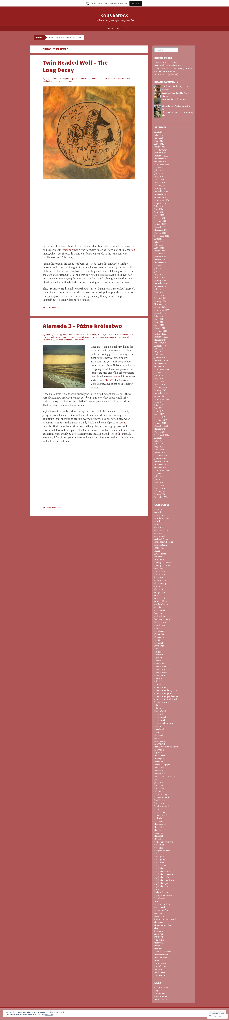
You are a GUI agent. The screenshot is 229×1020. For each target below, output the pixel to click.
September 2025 (161, 165)
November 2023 (161, 230)
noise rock (159, 833)
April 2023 (159, 248)
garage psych (160, 717)
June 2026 (158, 138)
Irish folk (112, 78)
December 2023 (161, 227)
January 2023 (160, 257)
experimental (48, 337)
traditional (126, 78)
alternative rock (161, 530)
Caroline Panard (169, 86)
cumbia (157, 607)
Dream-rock (159, 634)
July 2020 (158, 316)
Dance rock (159, 613)
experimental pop (162, 693)
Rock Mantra (160, 898)
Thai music (159, 940)
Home (110, 28)
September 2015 (161, 470)
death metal (110, 334)
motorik (158, 818)
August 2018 (160, 372)
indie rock (159, 767)
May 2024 (158, 212)
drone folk (159, 643)
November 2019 (161, 340)
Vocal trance (160, 963)
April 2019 (159, 355)
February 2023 (160, 254)
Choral (157, 586)
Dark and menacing (163, 619)
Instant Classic (91, 337)
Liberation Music (162, 797)
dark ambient (160, 616)
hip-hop (158, 753)
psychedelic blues (162, 871)
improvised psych (162, 765)
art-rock (158, 557)
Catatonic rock (161, 580)
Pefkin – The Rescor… (178, 99)
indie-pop (158, 770)
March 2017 (159, 417)
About (119, 28)
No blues (158, 830)
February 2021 (160, 298)
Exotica (157, 684)
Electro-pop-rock (162, 669)
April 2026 (159, 144)
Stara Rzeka (79, 339)
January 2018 (160, 390)
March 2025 (159, 182)
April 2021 (159, 295)
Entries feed (159, 993)
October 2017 (160, 396)
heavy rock (79, 337)
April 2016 (159, 450)
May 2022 (158, 274)
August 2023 (160, 239)
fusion (71, 337)
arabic (157, 551)
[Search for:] (166, 50)
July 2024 (158, 206)
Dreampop (159, 637)
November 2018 (161, 363)
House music (160, 755)
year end (117, 376)
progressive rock (162, 851)
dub (156, 649)
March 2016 (159, 453)
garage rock (159, 720)
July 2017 (158, 405)
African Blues (160, 515)
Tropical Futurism (162, 952)
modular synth (161, 815)
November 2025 (161, 159)
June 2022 (158, 271)
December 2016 (161, 426)
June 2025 (158, 173)
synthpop (158, 937)
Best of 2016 (159, 574)
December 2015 (161, 461)
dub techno (159, 655)
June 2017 (158, 408)
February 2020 (160, 331)
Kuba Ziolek (124, 337)
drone (157, 640)
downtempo (159, 631)
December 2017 (161, 393)
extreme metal (61, 337)
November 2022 (161, 263)
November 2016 (161, 429)
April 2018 (159, 381)
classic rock (159, 589)
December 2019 (161, 337)
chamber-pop (160, 583)
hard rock (158, 735)
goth (156, 732)
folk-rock (158, 708)
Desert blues (160, 622)
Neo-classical (160, 824)
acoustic (92, 334)
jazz (116, 337)
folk (105, 78)
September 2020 (161, 310)
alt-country (159, 527)
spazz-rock (68, 339)
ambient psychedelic (163, 542)
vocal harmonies (66, 81)
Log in (157, 990)
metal (156, 809)
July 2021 (158, 289)
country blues (160, 601)
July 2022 (158, 268)
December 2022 (161, 259)
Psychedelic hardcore (164, 880)
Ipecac (122, 422)
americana (159, 548)
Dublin (100, 78)
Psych (157, 853)
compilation (159, 592)
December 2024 (161, 191)
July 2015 (158, 476)
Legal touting (160, 794)
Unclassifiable (160, 957)
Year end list (160, 975)
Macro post (159, 803)
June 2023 (158, 245)
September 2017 (161, 399)
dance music (159, 610)
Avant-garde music (162, 563)
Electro (157, 661)
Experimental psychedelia (166, 696)
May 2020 (158, 322)
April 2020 (159, 325)
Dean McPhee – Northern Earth (168, 65)
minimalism (159, 812)
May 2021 (158, 292)
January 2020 (160, 334)
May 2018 (158, 378)
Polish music (48, 339)
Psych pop (159, 857)
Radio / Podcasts (161, 892)
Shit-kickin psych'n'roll (165, 919)
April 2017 (159, 414)
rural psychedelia (162, 904)
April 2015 (159, 485)
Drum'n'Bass (159, 646)
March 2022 (159, 277)
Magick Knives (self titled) (166, 74)
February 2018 (160, 387)
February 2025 (160, 185)
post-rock (58, 339)
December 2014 (161, 497)
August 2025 (160, 167)
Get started (136, 3)
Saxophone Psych (162, 910)
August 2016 (160, 438)
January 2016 (160, 458)
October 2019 (160, 343)
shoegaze (158, 922)
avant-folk (159, 560)
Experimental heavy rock (73, 334)
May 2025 (158, 176)
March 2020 (159, 328)
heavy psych (159, 744)
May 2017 (158, 411)
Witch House (160, 969)
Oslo (119, 78)
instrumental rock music (165, 776)
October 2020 (160, 307)
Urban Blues (159, 960)
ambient (100, 334)
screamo (158, 913)
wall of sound (160, 966)
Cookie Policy (49, 1015)
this (119, 433)
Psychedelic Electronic (164, 874)
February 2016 (160, 455)
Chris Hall (166, 112)
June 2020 (158, 319)
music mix (158, 821)
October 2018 (160, 366)
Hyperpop (159, 759)
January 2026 (160, 153)
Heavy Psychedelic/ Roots (166, 747)
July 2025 (158, 170)
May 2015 (158, 482)
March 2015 (159, 488)
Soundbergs (114, 16)
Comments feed (161, 996)
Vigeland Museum (50, 81)
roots (156, 901)
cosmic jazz (159, 595)
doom (156, 628)
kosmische (159, 788)
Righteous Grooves (163, 895)
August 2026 (160, 132)
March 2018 (159, 384)
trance (157, 946)
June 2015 (158, 479)
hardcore (158, 738)
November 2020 (161, 304)
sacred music (160, 907)
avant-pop (159, 568)
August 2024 (160, 203)
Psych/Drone (160, 865)
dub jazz (158, 652)
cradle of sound (161, 604)
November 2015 (161, 464)
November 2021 (161, 286)
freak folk (158, 714)
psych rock (159, 863)
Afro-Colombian (161, 518)
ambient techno (161, 545)
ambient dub (160, 536)
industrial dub (160, 773)
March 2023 (159, 251)
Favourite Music (161, 702)
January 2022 (160, 280)
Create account (161, 987)
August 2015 (160, 473)
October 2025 (160, 161)
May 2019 (158, 352)
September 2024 (161, 200)
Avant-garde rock (162, 565)
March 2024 (159, 218)
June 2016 (158, 444)
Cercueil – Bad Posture (164, 71)
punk (156, 889)
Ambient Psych (161, 539)
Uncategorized (161, 955)
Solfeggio (158, 931)
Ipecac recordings (106, 337)
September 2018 (161, 369)
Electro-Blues (160, 666)
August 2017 (160, 402)
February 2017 (160, 420)
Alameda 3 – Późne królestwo (82, 326)
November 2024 (161, 194)
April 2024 (159, 215)
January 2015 (160, 494)
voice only (68, 250)
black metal (159, 577)
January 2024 (160, 224)
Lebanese (158, 791)
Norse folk (159, 836)
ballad (76, 78)
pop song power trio (163, 842)
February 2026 (160, 150)
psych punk (159, 859)
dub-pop (158, 658)
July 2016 (158, 441)
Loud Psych (159, 800)
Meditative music (162, 806)
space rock (159, 934)
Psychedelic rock (162, 886)
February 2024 (160, 221)
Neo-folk (158, 827)
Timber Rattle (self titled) (166, 62)
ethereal (158, 681)
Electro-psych (160, 672)
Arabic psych (160, 554)
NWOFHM (158, 839)
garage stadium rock (163, 723)
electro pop (159, 663)
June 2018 (158, 375)
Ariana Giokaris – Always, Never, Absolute (173, 68)
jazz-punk (158, 782)
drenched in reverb (88, 78)
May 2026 (158, 141)
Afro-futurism (160, 521)
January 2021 (160, 301)
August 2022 (160, 265)
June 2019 (158, 349)
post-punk (159, 845)
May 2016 (158, 447)
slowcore (158, 928)
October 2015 (160, 467)
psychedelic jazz (161, 883)
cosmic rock (159, 598)
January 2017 (160, 423)
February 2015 (160, 491)
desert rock (159, 625)
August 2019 (160, 346)
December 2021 (161, 283)
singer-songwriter (162, 925)
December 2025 (161, 156)
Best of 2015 (159, 571)
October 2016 (160, 432)
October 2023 (160, 233)
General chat (160, 726)
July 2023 (158, 242)
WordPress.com (161, 999)
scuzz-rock (159, 916)
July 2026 (158, 135)
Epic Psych (159, 678)
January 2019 (160, 357)
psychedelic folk (161, 877)
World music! (160, 972)
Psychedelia (159, 868)
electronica (159, 675)
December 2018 (161, 360)
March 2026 (159, 147)
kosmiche (158, 785)
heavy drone (160, 741)
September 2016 (161, 435)
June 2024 (158, 209)
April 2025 (159, 179)
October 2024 (160, 197)
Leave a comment (54, 307)
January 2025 (160, 188)
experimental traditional (165, 699)
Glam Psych (159, 729)
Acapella (65, 78)
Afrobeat (158, 524)
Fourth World (160, 711)
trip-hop (158, 949)
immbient (158, 761)
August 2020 (160, 313)
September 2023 (161, 236)
